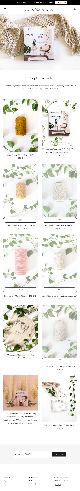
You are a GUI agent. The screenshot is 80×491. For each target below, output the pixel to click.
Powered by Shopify (61, 480)
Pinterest (34, 481)
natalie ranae (64, 478)
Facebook (34, 478)
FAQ (4, 481)
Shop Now (61, 3)
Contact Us (6, 478)
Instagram (35, 484)
